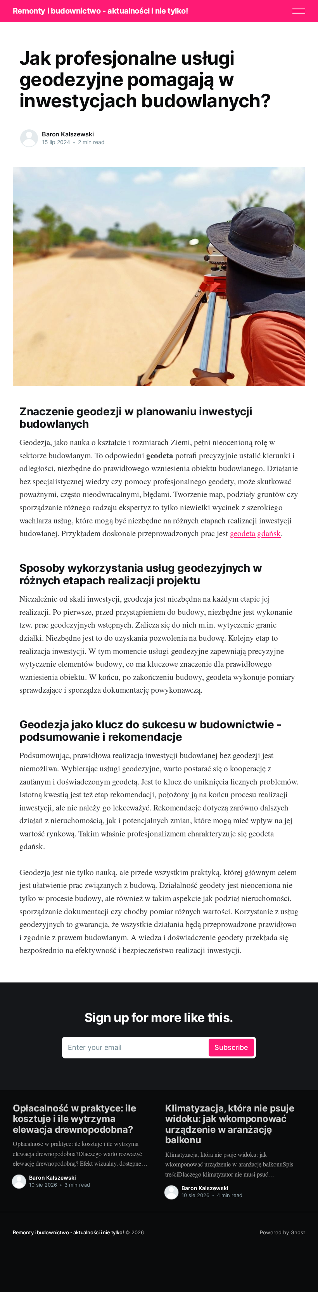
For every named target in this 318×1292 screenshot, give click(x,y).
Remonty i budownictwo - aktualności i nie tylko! (100, 10)
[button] (298, 11)
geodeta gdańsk (255, 533)
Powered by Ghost (282, 1232)
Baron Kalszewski (67, 134)
